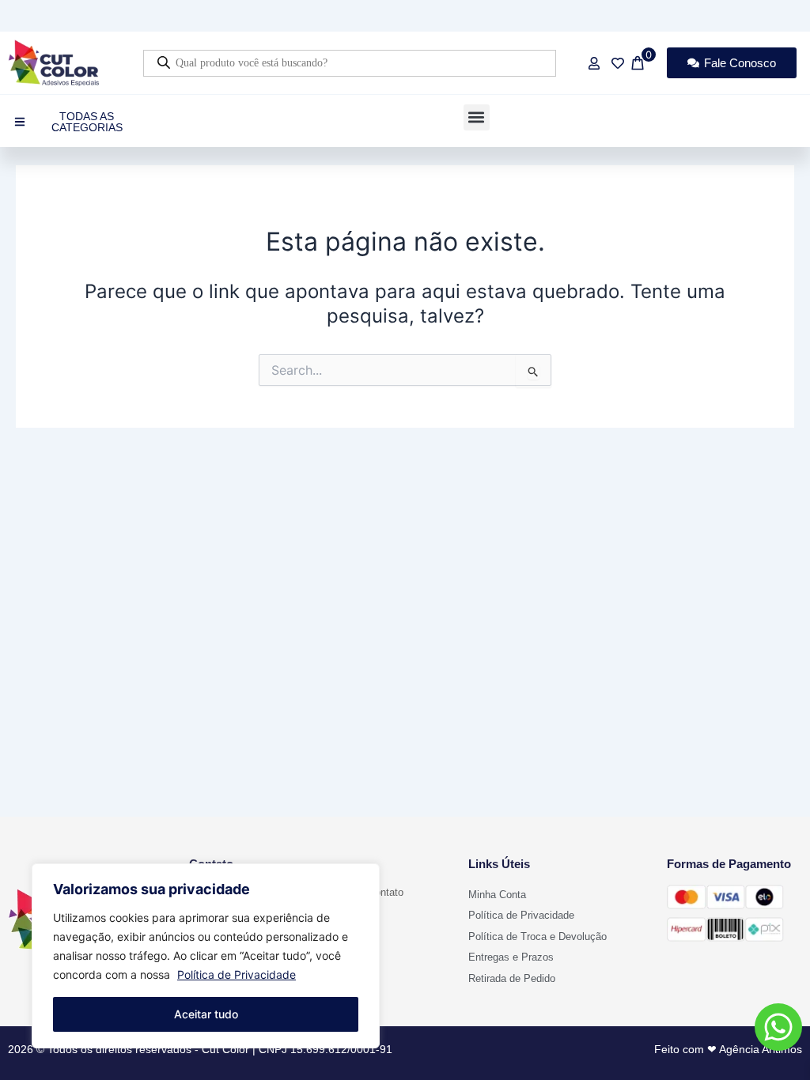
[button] (477, 117)
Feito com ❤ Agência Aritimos (728, 1049)
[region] (206, 955)
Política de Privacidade (236, 974)
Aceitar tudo (206, 1014)
